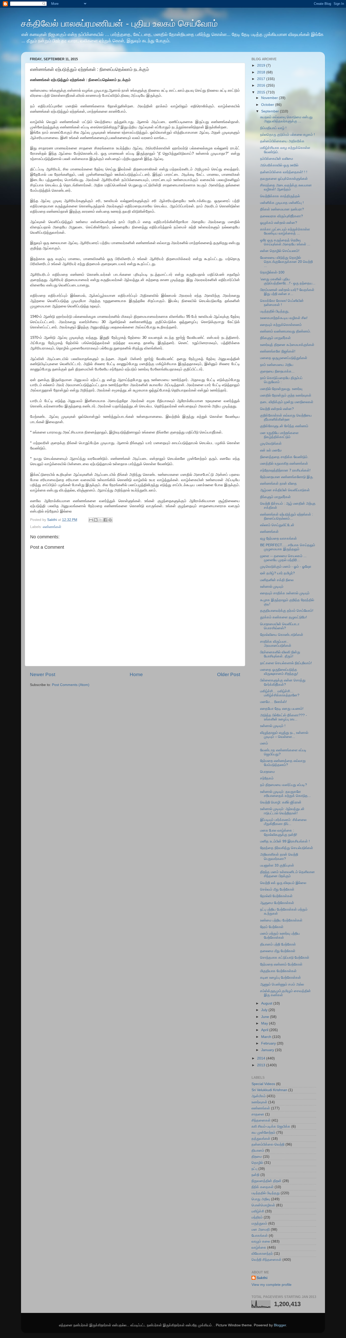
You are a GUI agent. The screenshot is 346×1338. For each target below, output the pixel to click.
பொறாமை (267, 772)
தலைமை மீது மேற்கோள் (277, 951)
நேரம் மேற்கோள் (271, 927)
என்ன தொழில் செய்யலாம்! (279, 251)
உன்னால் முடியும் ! (272, 726)
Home (136, 674)
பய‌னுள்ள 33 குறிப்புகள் (277, 865)
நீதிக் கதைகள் (263, 1187)
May (265, 1023)
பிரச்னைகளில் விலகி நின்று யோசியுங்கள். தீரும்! (280, 654)
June (265, 1017)
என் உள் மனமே (271, 450)
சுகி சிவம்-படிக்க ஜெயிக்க (271, 1126)
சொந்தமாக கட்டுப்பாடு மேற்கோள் (284, 957)
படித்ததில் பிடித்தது (266, 1193)
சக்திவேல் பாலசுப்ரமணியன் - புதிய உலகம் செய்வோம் (119, 23)
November (270, 98)
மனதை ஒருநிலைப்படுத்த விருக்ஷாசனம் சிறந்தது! (279, 672)
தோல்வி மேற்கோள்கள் (276, 896)
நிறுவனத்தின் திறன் (266, 1181)
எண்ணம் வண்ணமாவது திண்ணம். (285, 331)
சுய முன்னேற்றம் (263, 1132)
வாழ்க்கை (259, 1247)
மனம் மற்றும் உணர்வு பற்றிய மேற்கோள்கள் (280, 935)
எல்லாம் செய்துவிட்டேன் (277, 525)
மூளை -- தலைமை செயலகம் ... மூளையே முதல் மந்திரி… (283, 558)
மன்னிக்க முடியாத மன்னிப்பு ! (282, 203)
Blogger (280, 1325)
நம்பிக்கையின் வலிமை (276, 159)
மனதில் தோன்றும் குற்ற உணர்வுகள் (285, 395)
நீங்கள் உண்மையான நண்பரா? (282, 209)
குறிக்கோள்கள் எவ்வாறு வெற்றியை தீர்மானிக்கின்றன (286, 417)
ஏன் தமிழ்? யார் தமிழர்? (277, 573)
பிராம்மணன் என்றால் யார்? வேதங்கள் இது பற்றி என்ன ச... (287, 292)
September (270, 111)
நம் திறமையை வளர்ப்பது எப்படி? (283, 785)
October (268, 105)
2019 (261, 65)
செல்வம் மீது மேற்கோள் (277, 889)
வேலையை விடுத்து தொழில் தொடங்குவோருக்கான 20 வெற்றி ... (286, 262)
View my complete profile (272, 1285)
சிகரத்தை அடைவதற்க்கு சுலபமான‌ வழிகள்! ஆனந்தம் (286, 187)
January (268, 1050)
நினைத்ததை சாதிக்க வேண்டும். (284, 457)
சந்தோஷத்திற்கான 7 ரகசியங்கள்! (285, 470)
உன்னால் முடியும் (271, 586)
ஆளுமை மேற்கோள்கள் (277, 903)
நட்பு (254, 1169)
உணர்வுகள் (259, 1102)
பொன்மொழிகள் (263, 1205)
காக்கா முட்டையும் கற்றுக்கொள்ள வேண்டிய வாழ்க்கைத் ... (285, 231)
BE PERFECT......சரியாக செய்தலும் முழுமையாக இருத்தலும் (287, 547)
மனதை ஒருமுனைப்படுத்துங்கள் (283, 358)
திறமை (257, 1156)
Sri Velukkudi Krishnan (269, 1090)
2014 (261, 1058)
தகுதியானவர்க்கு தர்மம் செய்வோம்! (286, 611)
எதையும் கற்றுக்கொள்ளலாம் (281, 325)
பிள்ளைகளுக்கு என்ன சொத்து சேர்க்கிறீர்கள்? (282, 682)
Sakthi (262, 1278)
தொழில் (257, 1163)
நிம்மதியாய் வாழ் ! (273, 128)
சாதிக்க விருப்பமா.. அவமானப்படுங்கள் (275, 643)
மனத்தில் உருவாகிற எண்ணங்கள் (284, 463)
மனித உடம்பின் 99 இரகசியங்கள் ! (285, 841)
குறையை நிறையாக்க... (277, 371)
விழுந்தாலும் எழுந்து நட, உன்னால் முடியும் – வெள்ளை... (284, 735)
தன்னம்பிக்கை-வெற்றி (268, 1144)
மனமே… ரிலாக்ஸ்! (273, 702)
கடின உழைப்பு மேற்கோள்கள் (280, 977)
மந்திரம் (257, 1217)
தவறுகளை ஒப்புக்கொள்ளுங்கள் (284, 179)
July (264, 1010)
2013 (261, 1065)
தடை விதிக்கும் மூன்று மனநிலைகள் (286, 402)
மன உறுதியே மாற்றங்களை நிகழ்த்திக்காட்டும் (279, 435)
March (266, 1037)
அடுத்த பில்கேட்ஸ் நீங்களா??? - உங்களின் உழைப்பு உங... (283, 717)
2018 (261, 72)
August (267, 1003)
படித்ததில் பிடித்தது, (274, 311)
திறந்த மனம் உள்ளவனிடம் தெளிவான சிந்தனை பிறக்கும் (287, 874)
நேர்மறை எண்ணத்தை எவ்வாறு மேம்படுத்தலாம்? (283, 763)
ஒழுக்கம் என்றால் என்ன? (278, 223)
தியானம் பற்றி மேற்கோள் (278, 944)
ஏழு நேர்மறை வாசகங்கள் (278, 538)
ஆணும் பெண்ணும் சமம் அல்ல (282, 984)
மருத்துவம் (259, 1223)
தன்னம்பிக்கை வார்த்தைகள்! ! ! (283, 172)
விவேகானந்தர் (262, 1253)
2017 (261, 79)
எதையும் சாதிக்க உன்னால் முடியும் (285, 593)
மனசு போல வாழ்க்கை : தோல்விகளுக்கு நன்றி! (278, 832)
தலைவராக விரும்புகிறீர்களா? (281, 216)
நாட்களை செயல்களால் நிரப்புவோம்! (286, 663)
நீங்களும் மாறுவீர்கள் (275, 338)
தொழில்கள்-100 (272, 272)
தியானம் (258, 1150)
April (265, 1030)
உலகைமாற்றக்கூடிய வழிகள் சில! (283, 318)
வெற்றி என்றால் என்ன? (277, 409)
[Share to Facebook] (105, 519)
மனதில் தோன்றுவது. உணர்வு (281, 389)
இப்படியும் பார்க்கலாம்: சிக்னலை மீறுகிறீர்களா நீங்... (283, 822)
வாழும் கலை (261, 1241)
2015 (261, 92)
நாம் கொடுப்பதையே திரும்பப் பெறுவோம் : (281, 380)
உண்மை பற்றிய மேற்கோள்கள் (281, 920)
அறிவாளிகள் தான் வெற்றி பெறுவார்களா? (279, 856)
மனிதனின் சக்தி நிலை (277, 580)
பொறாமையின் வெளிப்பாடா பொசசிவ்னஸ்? (279, 626)
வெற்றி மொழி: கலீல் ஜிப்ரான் (280, 802)
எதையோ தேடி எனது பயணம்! (281, 709)
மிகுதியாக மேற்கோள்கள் (278, 971)
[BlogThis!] (95, 519)
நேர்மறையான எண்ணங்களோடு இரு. (287, 477)
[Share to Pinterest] (110, 519)
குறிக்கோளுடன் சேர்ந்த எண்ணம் (284, 426)
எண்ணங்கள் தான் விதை (278, 483)
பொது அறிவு (261, 1199)
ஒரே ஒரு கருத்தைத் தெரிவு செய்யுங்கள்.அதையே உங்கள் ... (285, 242)
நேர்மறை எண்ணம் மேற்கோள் (281, 964)
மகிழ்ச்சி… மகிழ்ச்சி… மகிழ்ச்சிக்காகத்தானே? (279, 693)
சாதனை (258, 1114)
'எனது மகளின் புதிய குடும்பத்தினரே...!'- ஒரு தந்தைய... (287, 281)
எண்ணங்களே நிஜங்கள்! (277, 351)
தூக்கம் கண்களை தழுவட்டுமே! (283, 617)
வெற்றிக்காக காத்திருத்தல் (280, 196)
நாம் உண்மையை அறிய (276, 365)
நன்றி (255, 1175)
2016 (261, 85)
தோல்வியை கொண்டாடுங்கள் (281, 635)
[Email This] (90, 519)
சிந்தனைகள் (261, 1120)
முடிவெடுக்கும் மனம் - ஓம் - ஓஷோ (285, 566)
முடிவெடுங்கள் (271, 443)
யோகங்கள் (260, 1235)
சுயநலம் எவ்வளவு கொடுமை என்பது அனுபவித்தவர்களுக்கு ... (286, 119)
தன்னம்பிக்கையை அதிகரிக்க (282, 141)
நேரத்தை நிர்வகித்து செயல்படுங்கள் (286, 848)
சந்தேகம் (267, 778)
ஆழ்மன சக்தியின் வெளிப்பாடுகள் (285, 490)
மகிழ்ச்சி (258, 1211)
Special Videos (263, 1084)
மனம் (264, 743)
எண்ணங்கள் (52, 527)
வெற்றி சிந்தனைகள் (266, 1260)
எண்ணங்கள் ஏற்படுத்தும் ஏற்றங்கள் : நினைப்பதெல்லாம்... (286, 516)
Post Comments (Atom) (70, 685)
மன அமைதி (261, 1229)
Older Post (228, 674)
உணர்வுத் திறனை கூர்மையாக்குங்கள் (287, 345)
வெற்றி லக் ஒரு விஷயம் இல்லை (283, 883)
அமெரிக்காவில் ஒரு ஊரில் (279, 165)
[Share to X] (100, 519)
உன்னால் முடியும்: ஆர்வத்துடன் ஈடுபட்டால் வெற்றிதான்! (282, 811)
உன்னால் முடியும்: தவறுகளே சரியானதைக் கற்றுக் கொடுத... (285, 794)
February (269, 1043)
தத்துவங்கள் (261, 1138)
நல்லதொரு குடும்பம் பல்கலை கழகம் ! (287, 134)
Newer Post (42, 674)
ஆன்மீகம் (259, 1096)
